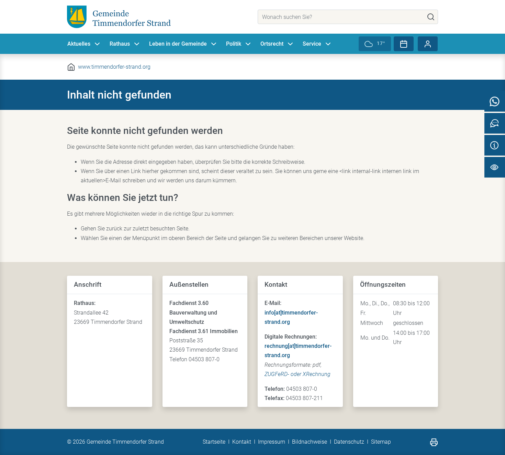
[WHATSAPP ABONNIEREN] (494, 101)
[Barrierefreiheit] (494, 167)
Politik (233, 44)
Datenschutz (349, 442)
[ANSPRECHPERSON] (494, 123)
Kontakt (241, 442)
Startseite (214, 442)
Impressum (271, 442)
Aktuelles (78, 44)
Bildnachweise (309, 442)
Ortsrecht (271, 44)
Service (312, 44)
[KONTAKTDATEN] (494, 145)
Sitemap (381, 442)
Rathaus (120, 44)
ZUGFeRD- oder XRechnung (297, 374)
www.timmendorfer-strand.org (114, 67)
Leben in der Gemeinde (178, 44)
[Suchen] (431, 17)
